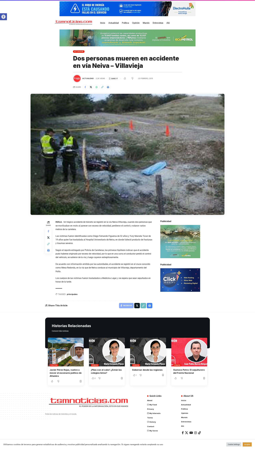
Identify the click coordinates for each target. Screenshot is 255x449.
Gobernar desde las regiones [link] (147, 370)
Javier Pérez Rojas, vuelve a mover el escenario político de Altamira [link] (66, 373)
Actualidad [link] (79, 51)
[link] (3, 16)
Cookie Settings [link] (234, 444)
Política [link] (54, 365)
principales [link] (72, 294)
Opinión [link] (95, 365)
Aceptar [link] (247, 444)
